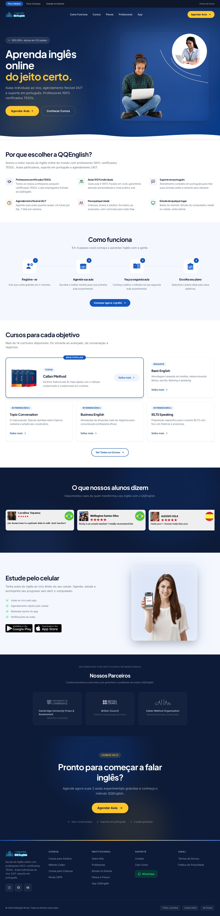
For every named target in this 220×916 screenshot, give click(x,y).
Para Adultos (14, 3)
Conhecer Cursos (58, 111)
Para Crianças (33, 3)
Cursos (97, 14)
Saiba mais (124, 377)
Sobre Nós (98, 858)
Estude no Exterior (55, 3)
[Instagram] (9, 887)
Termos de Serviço (188, 858)
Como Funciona (78, 14)
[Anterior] (8, 520)
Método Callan (57, 864)
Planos (110, 14)
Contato (139, 858)
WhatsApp (148, 873)
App (140, 14)
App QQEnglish (100, 883)
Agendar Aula (199, 14)
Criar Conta (141, 864)
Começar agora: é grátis (108, 302)
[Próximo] (211, 520)
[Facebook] (18, 887)
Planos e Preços (101, 877)
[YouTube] (28, 887)
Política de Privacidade (191, 864)
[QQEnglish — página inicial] (15, 14)
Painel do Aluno (207, 3)
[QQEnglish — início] (24, 853)
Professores (126, 14)
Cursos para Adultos (60, 858)
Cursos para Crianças (61, 870)
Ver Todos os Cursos (108, 452)
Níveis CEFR (55, 877)
